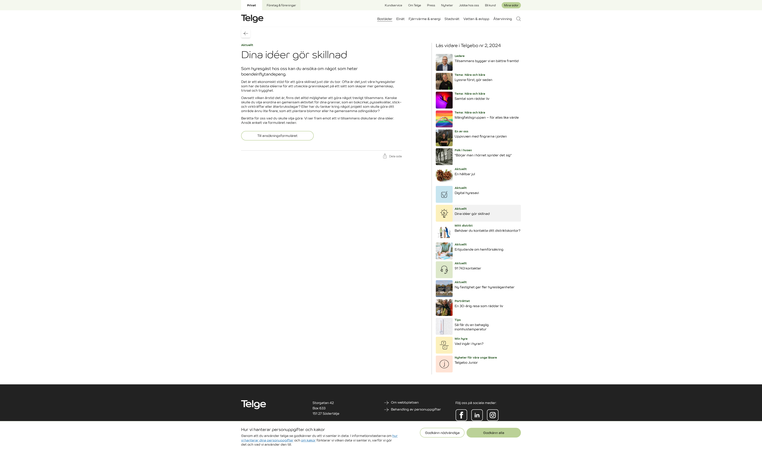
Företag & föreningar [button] (281, 5)
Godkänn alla (493, 433)
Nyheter (447, 5)
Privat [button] (251, 5)
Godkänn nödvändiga (442, 433)
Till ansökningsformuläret (277, 136)
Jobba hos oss (469, 5)
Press (431, 5)
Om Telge (414, 5)
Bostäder (384, 19)
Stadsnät (451, 19)
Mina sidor (511, 5)
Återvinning (502, 19)
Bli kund (490, 5)
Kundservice (393, 5)
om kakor (308, 440)
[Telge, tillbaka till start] (252, 19)
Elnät (400, 19)
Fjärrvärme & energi (425, 19)
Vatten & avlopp (476, 19)
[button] (518, 18)
